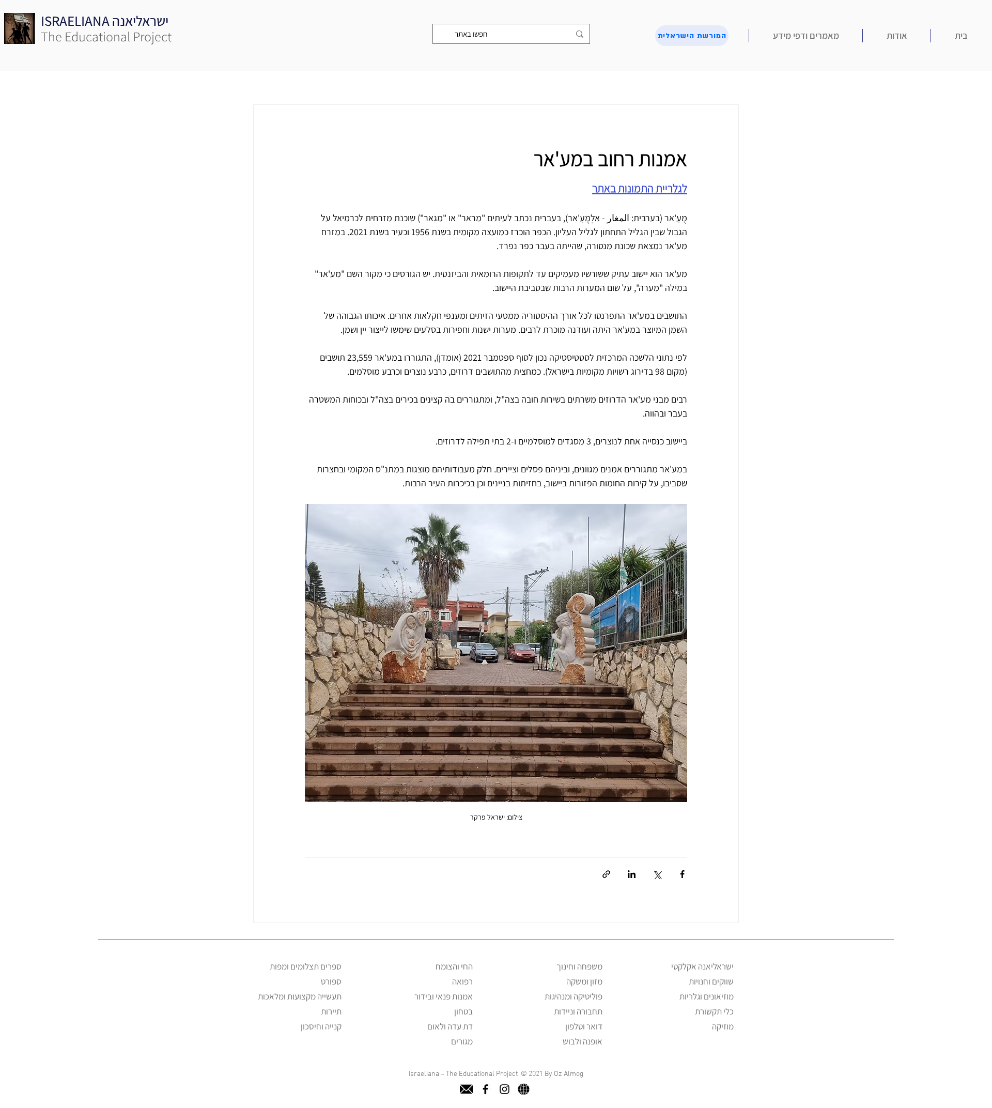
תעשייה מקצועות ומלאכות (300, 996)
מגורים (462, 1041)
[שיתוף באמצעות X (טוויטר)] (657, 874)
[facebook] (485, 1089)
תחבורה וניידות (578, 1011)
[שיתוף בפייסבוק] (682, 874)
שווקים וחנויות (711, 981)
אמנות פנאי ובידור (443, 996)
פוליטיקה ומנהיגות (573, 996)
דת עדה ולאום (450, 1026)
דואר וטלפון (583, 1026)
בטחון (463, 1011)
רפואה (462, 981)
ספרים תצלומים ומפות (306, 966)
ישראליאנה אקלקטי (702, 966)
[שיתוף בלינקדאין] (632, 874)
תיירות (331, 1011)
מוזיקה (723, 1026)
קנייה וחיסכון (321, 1026)
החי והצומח (454, 966)
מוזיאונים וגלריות (706, 996)
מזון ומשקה (584, 981)
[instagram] (504, 1089)
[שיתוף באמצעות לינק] (606, 874)
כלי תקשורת (714, 1011)
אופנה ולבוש (582, 1041)
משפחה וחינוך (579, 966)
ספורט (331, 981)
